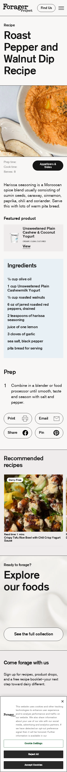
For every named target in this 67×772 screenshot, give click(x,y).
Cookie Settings (34, 743)
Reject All (33, 754)
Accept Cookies (33, 765)
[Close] (62, 701)
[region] (33, 734)
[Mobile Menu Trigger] (61, 8)
